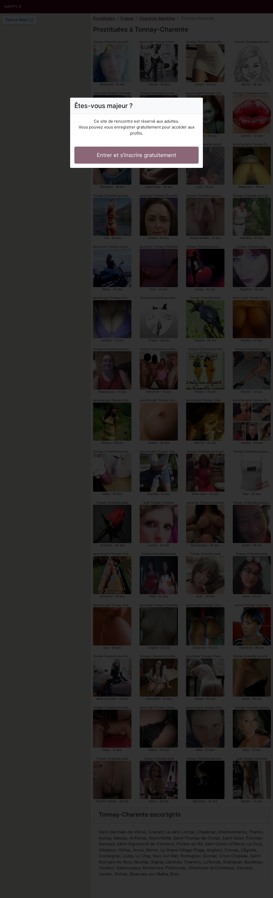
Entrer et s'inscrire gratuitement (136, 155)
